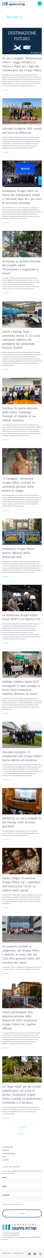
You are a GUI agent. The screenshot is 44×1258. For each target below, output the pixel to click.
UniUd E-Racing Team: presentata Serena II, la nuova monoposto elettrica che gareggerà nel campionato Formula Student (21, 340)
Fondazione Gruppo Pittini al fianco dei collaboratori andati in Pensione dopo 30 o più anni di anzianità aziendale (22, 197)
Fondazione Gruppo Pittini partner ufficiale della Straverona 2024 (18, 553)
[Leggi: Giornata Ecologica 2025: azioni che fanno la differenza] (22, 111)
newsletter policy (18, 1204)
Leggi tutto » (6, 90)
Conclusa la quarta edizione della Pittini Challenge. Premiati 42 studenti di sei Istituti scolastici (19, 414)
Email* (4, 1177)
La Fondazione (7, 1147)
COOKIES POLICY (19, 1253)
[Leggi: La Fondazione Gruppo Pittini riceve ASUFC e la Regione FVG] (22, 598)
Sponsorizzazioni (8, 1153)
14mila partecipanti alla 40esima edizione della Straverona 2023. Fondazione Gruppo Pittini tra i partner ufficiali (19, 1020)
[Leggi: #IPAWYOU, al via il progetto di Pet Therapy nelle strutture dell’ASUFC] (22, 801)
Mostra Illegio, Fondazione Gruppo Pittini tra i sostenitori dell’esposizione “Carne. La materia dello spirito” (21, 884)
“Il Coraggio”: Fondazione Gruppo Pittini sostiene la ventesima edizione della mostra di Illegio (18, 485)
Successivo (22, 1133)
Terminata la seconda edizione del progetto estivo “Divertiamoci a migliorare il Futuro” (21, 267)
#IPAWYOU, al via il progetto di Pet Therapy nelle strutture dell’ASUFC (21, 822)
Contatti (5, 1160)
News (4, 1157)
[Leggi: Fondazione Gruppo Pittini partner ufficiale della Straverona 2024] (22, 531)
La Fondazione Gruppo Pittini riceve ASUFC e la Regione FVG (21, 617)
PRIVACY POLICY (6, 1253)
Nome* (4, 1186)
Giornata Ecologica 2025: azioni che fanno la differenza (22, 131)
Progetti (5, 1150)
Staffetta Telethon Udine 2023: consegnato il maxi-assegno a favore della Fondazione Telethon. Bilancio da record (21, 688)
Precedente (22, 1127)
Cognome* (6, 1195)
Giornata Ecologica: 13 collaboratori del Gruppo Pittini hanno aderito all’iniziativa (21, 756)
